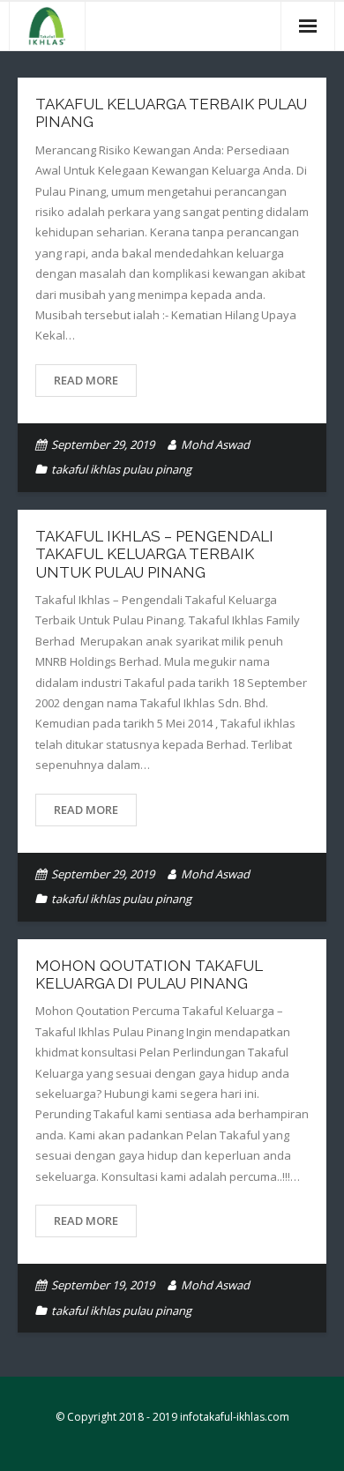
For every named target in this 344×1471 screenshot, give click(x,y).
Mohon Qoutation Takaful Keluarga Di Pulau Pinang (149, 974)
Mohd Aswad (215, 444)
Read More (86, 380)
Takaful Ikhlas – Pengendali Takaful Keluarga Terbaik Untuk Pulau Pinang (154, 554)
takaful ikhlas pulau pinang (121, 469)
